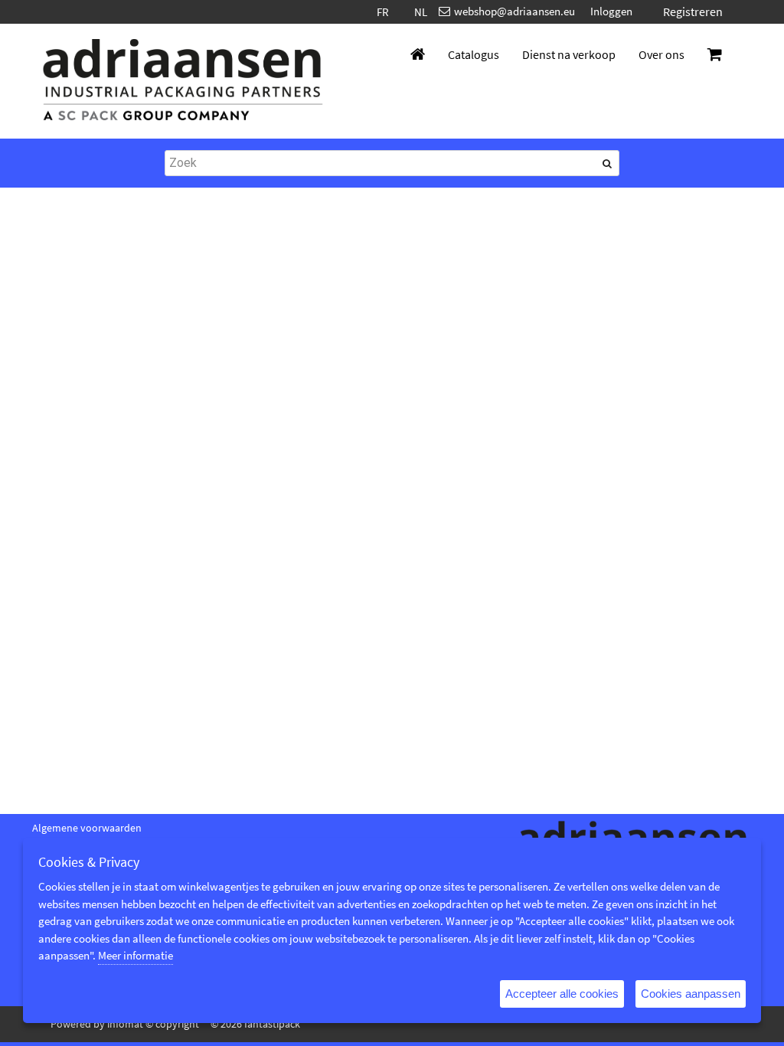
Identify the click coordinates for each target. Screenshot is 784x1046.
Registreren (693, 11)
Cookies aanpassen (690, 993)
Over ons (661, 54)
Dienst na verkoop (569, 54)
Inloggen (611, 11)
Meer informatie (135, 955)
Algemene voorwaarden (87, 828)
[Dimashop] (183, 81)
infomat (125, 1024)
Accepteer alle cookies (562, 993)
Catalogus (473, 54)
